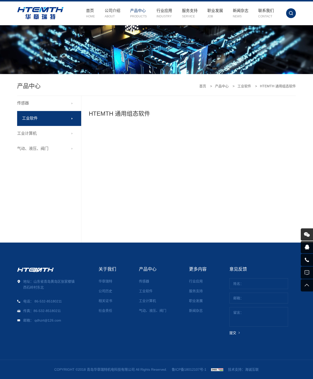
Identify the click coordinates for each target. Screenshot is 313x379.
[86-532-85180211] (307, 260)
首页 (202, 86)
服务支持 (196, 291)
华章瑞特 (105, 281)
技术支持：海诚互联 (243, 369)
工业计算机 (27, 133)
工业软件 (244, 86)
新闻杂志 (196, 310)
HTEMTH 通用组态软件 (278, 86)
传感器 (23, 103)
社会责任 (105, 310)
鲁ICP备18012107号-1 (189, 369)
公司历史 (105, 291)
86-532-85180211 (48, 301)
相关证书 (105, 301)
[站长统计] (217, 369)
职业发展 (196, 301)
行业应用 (196, 281)
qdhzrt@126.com (47, 320)
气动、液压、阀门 (32, 148)
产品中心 (222, 86)
